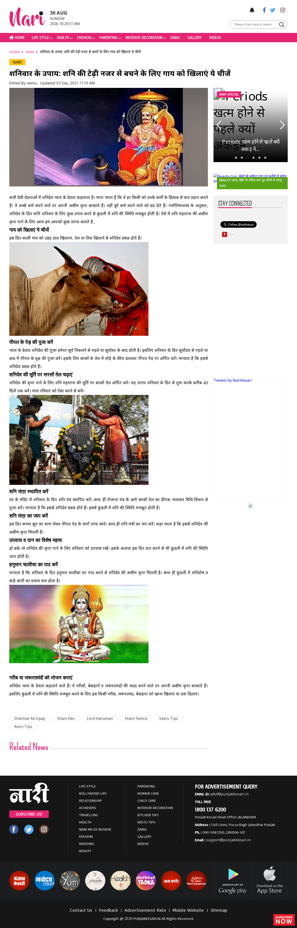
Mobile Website (189, 910)
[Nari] (29, 802)
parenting (108, 37)
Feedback (108, 910)
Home (15, 51)
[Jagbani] (171, 889)
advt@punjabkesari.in (229, 794)
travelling (88, 815)
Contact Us (82, 910)
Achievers (87, 807)
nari (30, 51)
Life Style (40, 37)
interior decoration (144, 37)
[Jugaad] (95, 889)
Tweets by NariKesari (233, 380)
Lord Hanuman (100, 718)
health (63, 37)
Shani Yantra (136, 718)
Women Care (148, 793)
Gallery (194, 37)
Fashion (84, 37)
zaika (175, 37)
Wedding (86, 843)
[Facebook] (262, 10)
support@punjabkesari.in (228, 839)
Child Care (146, 800)
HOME (19, 37)
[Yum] (70, 889)
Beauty (85, 850)
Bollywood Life (93, 793)
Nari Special (229, 94)
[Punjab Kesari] (19, 889)
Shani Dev (66, 718)
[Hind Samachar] (196, 889)
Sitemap (219, 910)
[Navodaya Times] (45, 889)
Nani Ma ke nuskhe (95, 829)
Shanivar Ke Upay (29, 718)
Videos (215, 37)
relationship (90, 800)
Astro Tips (23, 726)
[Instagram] (281, 10)
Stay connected (235, 203)
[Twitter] (271, 10)
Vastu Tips (168, 718)
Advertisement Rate (145, 910)
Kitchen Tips (148, 815)
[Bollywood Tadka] (146, 889)
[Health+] (120, 889)
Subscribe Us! (29, 813)
